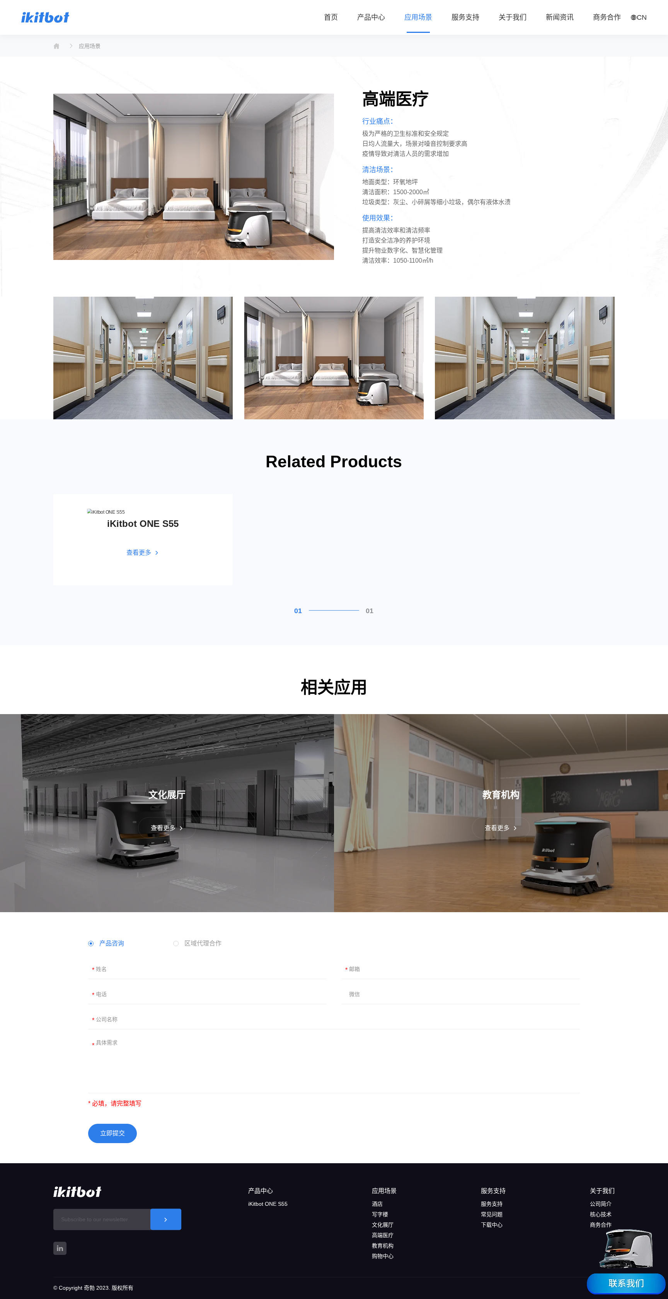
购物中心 (383, 1256)
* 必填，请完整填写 (114, 1103)
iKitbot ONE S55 (268, 1204)
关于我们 (602, 1191)
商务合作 (601, 1225)
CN (642, 17)
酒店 (377, 1204)
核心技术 (601, 1214)
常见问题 (492, 1214)
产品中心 (260, 1191)
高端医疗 (383, 1235)
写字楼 (380, 1214)
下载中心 (492, 1225)
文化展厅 (383, 1225)
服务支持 (493, 1191)
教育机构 (383, 1246)
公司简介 (601, 1204)
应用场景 (90, 46)
